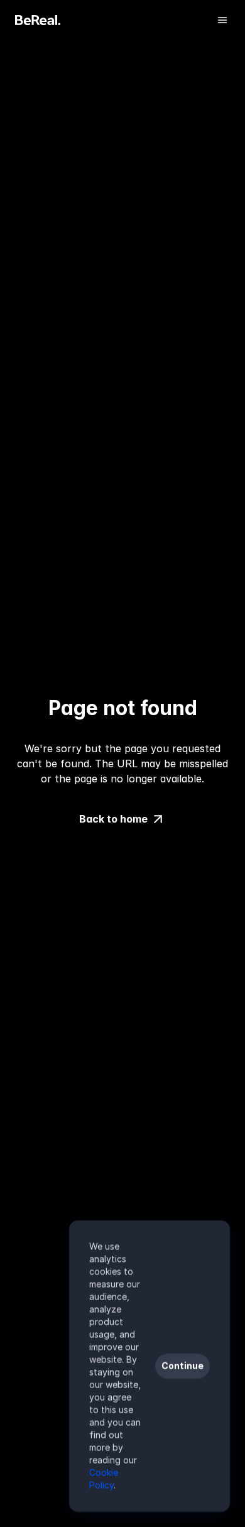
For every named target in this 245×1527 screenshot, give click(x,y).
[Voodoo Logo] (37, 20)
